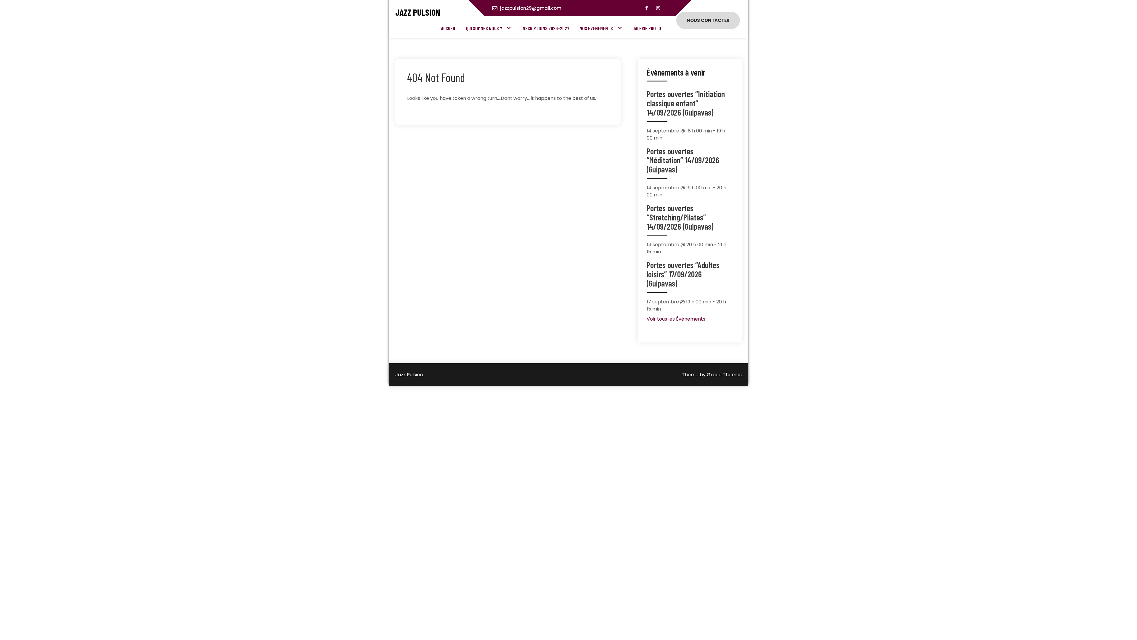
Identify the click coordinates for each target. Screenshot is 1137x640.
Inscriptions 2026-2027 (545, 28)
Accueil (448, 28)
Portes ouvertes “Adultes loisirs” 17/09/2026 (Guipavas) (683, 274)
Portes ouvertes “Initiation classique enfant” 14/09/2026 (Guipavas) (686, 103)
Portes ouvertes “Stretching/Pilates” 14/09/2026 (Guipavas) (680, 217)
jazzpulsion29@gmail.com (530, 8)
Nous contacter (708, 20)
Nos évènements (596, 28)
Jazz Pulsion (417, 12)
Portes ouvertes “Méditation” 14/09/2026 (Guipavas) (683, 160)
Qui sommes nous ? (484, 28)
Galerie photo (646, 28)
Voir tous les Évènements (676, 319)
